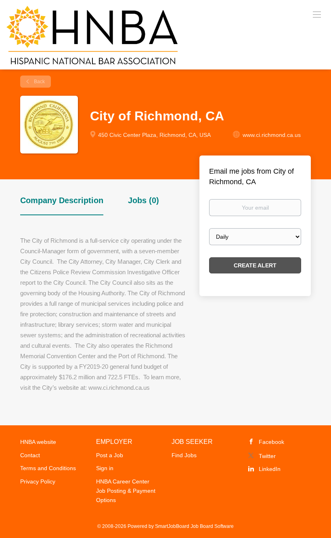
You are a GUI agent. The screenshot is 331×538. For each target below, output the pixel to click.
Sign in (104, 468)
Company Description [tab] (61, 200)
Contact (30, 455)
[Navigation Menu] (317, 14)
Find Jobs (184, 455)
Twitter (267, 456)
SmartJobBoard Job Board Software (194, 526)
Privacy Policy (37, 481)
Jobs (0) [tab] (143, 200)
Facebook (271, 442)
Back (39, 81)
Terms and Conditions (48, 468)
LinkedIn (270, 469)
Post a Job (109, 455)
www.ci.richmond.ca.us (272, 135)
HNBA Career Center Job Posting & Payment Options (125, 490)
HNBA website (38, 442)
